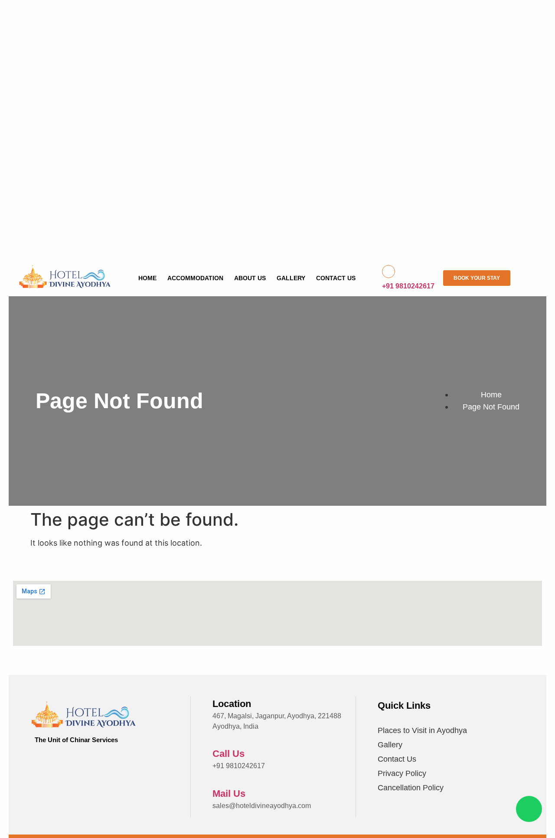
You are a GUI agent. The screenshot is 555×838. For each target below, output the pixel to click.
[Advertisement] (269, 139)
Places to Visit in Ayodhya (422, 730)
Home (147, 278)
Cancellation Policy (411, 787)
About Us (250, 278)
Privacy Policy (402, 773)
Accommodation (195, 278)
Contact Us (336, 278)
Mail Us (228, 793)
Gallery (291, 278)
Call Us (228, 753)
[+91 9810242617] (388, 271)
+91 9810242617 (408, 286)
